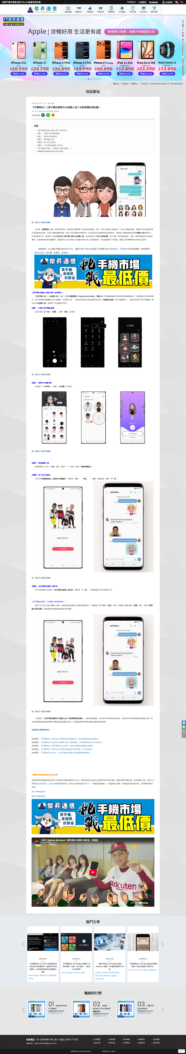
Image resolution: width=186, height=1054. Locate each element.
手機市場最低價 (85, 249)
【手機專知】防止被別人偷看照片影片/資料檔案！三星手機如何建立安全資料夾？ (71, 742)
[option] (93, 48)
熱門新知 (127, 1043)
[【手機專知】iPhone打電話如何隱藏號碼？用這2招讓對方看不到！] (143, 942)
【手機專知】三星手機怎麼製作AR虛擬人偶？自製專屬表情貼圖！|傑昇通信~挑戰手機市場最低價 (45, 12)
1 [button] (86, 79)
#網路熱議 (52, 975)
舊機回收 (111, 12)
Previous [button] (4, 48)
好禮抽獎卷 (113, 249)
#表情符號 (49, 111)
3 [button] (90, 79)
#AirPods (105, 972)
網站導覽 (156, 1043)
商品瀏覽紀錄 (184, 731)
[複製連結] (53, 115)
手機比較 (100, 12)
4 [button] (93, 79)
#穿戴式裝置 (114, 972)
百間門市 (85, 783)
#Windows (99, 979)
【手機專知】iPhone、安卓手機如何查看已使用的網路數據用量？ (65, 752)
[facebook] (153, 2)
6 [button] (97, 79)
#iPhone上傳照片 (110, 976)
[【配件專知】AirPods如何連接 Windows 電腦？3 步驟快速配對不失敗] (109, 942)
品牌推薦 (112, 1039)
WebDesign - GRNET (108, 1051)
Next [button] (182, 48)
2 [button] (88, 79)
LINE (183, 727)
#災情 (30, 978)
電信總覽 (156, 1039)
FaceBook (184, 723)
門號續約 (123, 249)
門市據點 (122, 12)
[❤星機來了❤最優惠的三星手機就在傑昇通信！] (93, 48)
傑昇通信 (69, 249)
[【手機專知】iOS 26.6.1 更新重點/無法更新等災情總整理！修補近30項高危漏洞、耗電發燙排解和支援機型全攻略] (43, 942)
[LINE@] (142, 2)
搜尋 (182, 2)
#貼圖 (56, 111)
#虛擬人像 (41, 111)
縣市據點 (127, 1039)
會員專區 (169, 2)
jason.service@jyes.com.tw (46, 1043)
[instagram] (131, 2)
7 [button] (99, 79)
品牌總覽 (97, 1039)
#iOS (30, 975)
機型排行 (79, 12)
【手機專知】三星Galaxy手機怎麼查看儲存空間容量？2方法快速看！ (67, 749)
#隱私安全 (44, 975)
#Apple (36, 975)
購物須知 (141, 1043)
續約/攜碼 (53, 783)
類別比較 (112, 1043)
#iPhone (76, 972)
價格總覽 (68, 12)
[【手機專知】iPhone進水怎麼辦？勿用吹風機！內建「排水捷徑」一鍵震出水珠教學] (76, 942)
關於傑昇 (154, 12)
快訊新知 (143, 12)
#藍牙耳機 (99, 976)
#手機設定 (145, 970)
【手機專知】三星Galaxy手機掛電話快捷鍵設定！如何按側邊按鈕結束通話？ (69, 739)
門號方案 (132, 12)
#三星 (34, 111)
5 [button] (95, 79)
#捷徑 (83, 972)
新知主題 (97, 1043)
